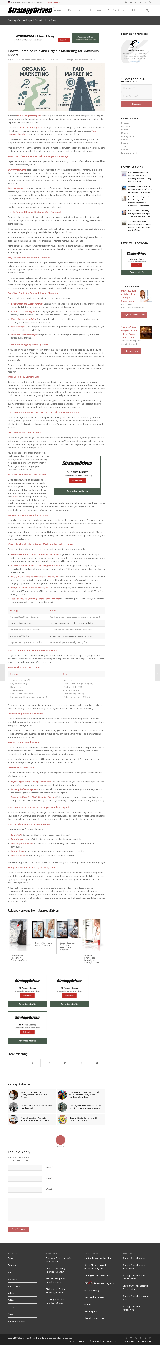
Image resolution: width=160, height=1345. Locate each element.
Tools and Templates (94, 1297)
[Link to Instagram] (145, 2)
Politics (124, 143)
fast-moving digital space (29, 115)
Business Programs (104, 1283)
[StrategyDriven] (31, 10)
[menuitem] (80, 1341)
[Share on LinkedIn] (81, 1063)
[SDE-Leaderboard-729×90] (56, 42)
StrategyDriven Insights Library (98, 1258)
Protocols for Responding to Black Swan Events (20, 957)
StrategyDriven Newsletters (97, 1275)
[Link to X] (135, 2)
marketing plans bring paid (29, 127)
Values (124, 139)
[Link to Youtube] (131, 2)
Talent (124, 146)
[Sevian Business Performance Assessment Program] (69, 929)
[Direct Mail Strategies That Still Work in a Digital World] (2, 672)
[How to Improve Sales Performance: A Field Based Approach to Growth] (157, 672)
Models (87, 1304)
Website (49, 1189)
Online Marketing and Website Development (42, 60)
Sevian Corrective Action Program (43, 943)
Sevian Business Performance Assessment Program (67, 946)
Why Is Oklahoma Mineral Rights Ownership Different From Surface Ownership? (140, 189)
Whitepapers (90, 1311)
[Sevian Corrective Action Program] (44, 929)
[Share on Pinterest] (65, 1063)
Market (124, 129)
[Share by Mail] (97, 1063)
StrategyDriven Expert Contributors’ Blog (32, 20)
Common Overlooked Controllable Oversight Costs (91, 959)
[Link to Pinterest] (150, 2)
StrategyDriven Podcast (134, 1258)
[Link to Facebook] (140, 2)
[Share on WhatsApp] (49, 1063)
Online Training (91, 1290)
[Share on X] (32, 1063)
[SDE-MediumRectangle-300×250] (77, 494)
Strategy (125, 122)
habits (16, 496)
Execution (125, 126)
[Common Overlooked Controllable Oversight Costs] (93, 935)
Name (49, 1167)
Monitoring (126, 132)
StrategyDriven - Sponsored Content (80, 60)
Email (49, 1178)
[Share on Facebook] (16, 1063)
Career (124, 149)
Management (127, 136)
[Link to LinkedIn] (126, 2)
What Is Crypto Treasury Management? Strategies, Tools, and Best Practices (139, 213)
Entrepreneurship (129, 153)
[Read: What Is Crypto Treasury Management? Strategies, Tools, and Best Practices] (124, 212)
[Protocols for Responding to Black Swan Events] (20, 935)
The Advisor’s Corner (94, 1318)
